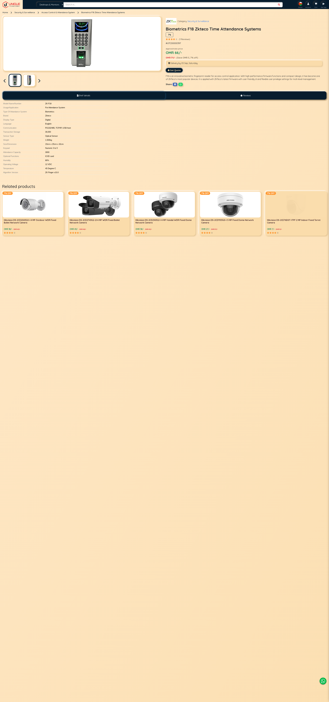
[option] (33, 213)
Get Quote (175, 70)
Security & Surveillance (25, 12)
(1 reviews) (184, 39)
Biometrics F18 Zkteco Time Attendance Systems (103, 12)
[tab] (83, 95)
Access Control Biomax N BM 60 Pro (285, 220)
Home (5, 12)
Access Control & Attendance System (58, 12)
